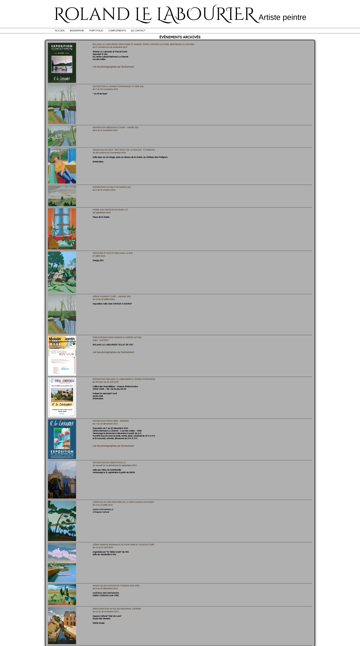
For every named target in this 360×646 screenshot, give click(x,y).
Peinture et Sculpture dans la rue (113, 253)
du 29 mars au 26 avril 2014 (106, 382)
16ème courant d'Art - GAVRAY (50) (112, 296)
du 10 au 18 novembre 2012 (106, 611)
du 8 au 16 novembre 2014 (105, 130)
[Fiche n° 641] (62, 248)
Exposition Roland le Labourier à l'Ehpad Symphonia (124, 379)
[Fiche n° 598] (62, 416)
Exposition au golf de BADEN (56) (112, 187)
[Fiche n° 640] (62, 292)
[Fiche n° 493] (62, 540)
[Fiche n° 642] (62, 145)
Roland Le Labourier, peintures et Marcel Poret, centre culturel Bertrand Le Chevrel (144, 44)
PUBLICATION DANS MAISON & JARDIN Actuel (117, 337)
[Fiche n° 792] (62, 82)
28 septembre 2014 (102, 212)
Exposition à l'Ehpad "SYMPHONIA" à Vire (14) (118, 86)
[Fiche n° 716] (62, 205)
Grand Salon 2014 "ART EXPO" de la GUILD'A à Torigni (124, 150)
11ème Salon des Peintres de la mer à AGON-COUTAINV (123, 502)
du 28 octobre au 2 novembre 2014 (109, 152)
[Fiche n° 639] (62, 333)
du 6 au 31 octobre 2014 (104, 190)
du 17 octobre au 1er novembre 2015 (110, 47)
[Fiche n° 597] (62, 374)
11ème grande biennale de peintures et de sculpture (123, 544)
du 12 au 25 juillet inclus (104, 299)
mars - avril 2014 (100, 340)
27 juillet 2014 (99, 256)
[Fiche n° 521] (62, 497)
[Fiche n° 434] (62, 581)
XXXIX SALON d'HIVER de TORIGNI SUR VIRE (116, 585)
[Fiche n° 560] (62, 458)
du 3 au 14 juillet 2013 (103, 505)
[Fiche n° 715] (62, 182)
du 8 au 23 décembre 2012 (105, 588)
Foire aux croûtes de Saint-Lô (110, 209)
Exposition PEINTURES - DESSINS (111, 421)
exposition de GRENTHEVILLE (109, 462)
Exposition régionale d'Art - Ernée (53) (116, 127)
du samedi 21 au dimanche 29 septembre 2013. (115, 465)
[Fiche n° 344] (62, 643)
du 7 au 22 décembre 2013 (105, 423)
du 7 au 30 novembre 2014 (105, 89)
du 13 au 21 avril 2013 (103, 547)
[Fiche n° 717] (62, 123)
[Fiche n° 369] (62, 604)
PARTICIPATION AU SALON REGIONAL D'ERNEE (117, 608)
